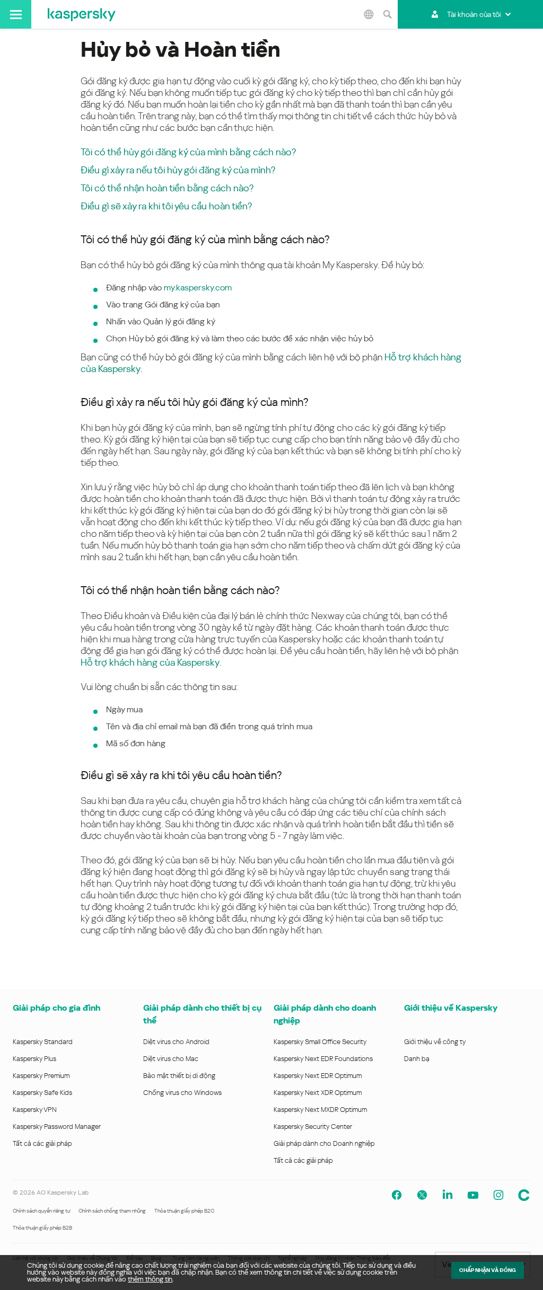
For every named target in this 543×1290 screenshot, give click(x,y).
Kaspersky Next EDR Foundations (323, 1059)
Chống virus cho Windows (182, 1093)
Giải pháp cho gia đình (56, 1008)
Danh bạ (417, 1059)
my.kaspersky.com (198, 287)
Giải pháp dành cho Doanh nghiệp (324, 1143)
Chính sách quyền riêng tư (41, 1211)
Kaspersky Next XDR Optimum (318, 1093)
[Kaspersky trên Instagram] (498, 1195)
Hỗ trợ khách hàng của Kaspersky (150, 662)
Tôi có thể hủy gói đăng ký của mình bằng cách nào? (188, 151)
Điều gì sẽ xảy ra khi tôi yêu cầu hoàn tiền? (166, 205)
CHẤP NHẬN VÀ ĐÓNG (487, 1270)
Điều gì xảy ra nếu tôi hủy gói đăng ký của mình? (178, 169)
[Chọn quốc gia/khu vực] (368, 14)
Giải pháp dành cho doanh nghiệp (325, 1014)
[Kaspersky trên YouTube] (473, 1195)
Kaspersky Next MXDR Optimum (320, 1110)
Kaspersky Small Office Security (320, 1042)
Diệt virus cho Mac (170, 1059)
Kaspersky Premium (41, 1076)
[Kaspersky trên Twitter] (422, 1195)
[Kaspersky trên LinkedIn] (447, 1195)
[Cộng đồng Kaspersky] (524, 1195)
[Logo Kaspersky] (81, 14)
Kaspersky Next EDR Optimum (318, 1076)
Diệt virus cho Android (176, 1042)
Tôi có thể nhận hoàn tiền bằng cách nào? (167, 187)
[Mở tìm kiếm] (387, 14)
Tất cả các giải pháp (42, 1143)
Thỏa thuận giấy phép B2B (42, 1228)
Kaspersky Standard (43, 1042)
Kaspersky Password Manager (57, 1126)
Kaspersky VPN (35, 1110)
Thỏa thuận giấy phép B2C (184, 1211)
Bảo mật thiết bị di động (179, 1076)
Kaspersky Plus (34, 1059)
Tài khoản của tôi (474, 14)
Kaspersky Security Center (313, 1126)
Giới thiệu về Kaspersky (450, 1008)
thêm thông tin (150, 1279)
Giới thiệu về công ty (435, 1042)
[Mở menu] (15, 14)
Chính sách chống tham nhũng (112, 1211)
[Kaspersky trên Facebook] (396, 1195)
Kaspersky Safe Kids (42, 1093)
